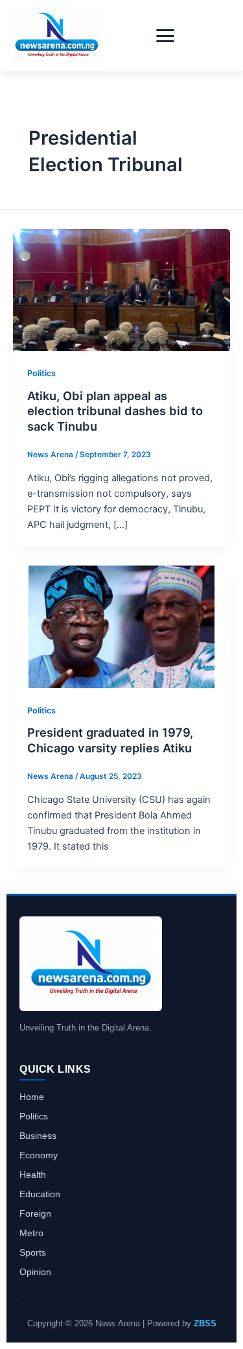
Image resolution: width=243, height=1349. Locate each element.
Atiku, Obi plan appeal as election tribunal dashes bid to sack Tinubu (115, 410)
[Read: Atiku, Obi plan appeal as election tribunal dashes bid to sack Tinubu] (121, 289)
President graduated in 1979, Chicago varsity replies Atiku (110, 740)
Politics (41, 373)
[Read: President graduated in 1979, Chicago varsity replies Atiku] (121, 626)
